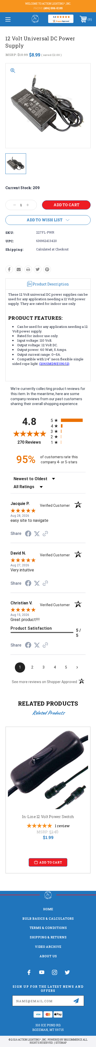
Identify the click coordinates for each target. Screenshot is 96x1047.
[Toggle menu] (14, 19)
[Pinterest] (47, 269)
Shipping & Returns (48, 937)
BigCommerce (73, 1039)
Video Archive (48, 947)
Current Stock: (22, 187)
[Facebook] (9, 269)
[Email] (19, 269)
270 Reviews (32, 442)
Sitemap (61, 1042)
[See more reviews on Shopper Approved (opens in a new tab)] (45, 534)
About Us (48, 956)
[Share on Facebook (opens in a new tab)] (28, 534)
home (48, 909)
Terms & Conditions (48, 928)
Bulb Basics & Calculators (48, 918)
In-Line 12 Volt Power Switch (48, 816)
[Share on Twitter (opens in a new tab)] (37, 534)
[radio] (68, 420)
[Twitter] (37, 269)
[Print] (28, 269)
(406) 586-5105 (53, 8)
